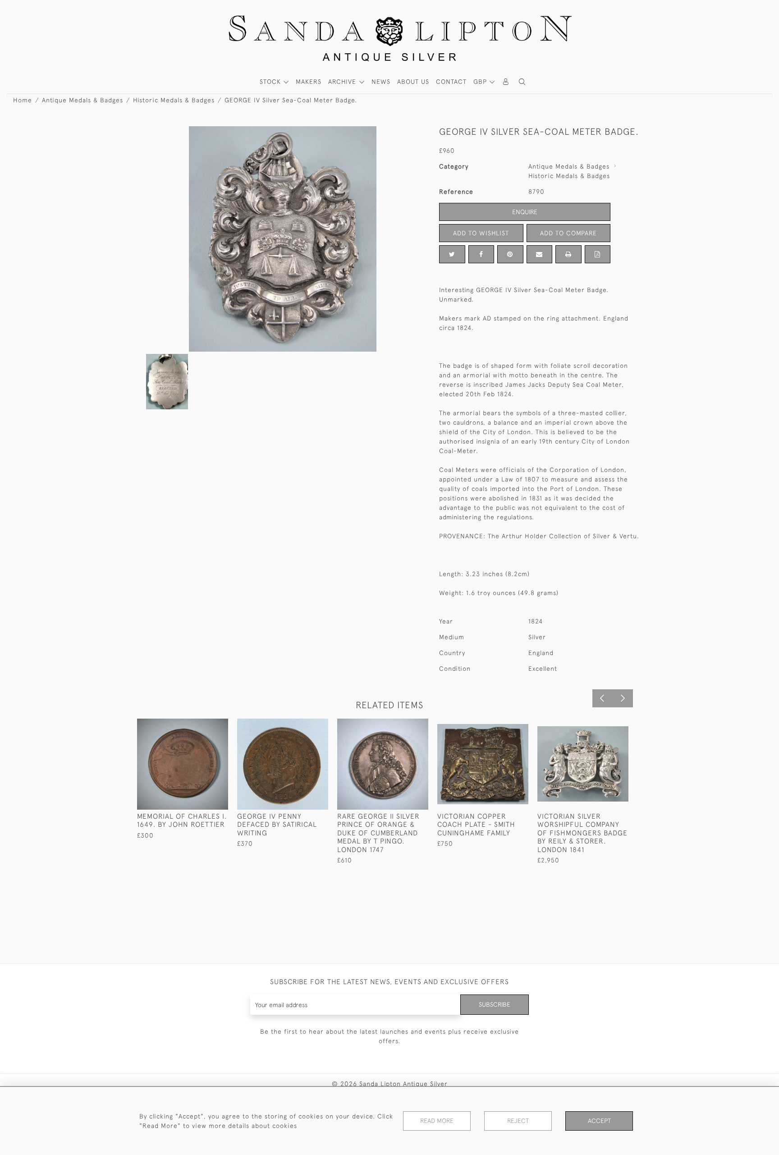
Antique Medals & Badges (82, 100)
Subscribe (494, 1004)
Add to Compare (568, 233)
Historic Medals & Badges (174, 100)
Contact (451, 81)
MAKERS (308, 81)
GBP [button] (481, 81)
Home (22, 100)
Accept (599, 1120)
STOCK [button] (271, 81)
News (380, 81)
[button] (522, 82)
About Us (413, 81)
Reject (518, 1120)
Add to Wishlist (481, 233)
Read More (437, 1120)
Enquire (524, 211)
